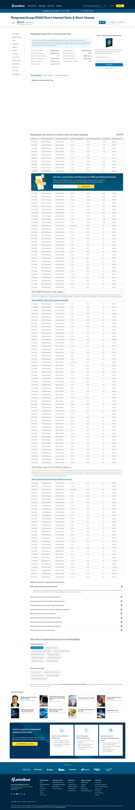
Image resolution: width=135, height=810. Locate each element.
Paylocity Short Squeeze (53, 654)
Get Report (109, 64)
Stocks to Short (35, 672)
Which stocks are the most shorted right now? (43, 613)
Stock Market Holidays (86, 790)
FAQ (41, 795)
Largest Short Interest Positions (52, 672)
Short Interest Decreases (53, 675)
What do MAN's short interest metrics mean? (42, 630)
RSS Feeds (97, 790)
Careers (42, 790)
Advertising (98, 782)
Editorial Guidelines (44, 784)
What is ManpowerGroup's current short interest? (44, 586)
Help (44, 795)
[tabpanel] (77, 91)
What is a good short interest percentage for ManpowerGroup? (47, 601)
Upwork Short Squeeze (52, 661)
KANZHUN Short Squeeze (37, 657)
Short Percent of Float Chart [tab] (62, 75)
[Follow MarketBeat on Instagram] (22, 794)
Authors (42, 786)
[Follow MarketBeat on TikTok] (24, 794)
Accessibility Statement (101, 784)
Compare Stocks (72, 784)
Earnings (83, 786)
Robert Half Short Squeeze (37, 654)
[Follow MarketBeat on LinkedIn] (19, 794)
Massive (48, 805)
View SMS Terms (109, 68)
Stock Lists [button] (51, 6)
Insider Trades (84, 788)
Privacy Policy (98, 788)
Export (121, 134)
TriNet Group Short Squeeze (53, 657)
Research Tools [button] (32, 6)
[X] (12, 794)
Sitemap (97, 795)
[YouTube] (17, 794)
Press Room (43, 788)
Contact (42, 792)
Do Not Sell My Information (101, 786)
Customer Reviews (57, 788)
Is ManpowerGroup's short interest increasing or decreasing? (47, 605)
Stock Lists (71, 782)
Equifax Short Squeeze (36, 647)
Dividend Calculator (73, 786)
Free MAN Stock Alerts (88, 10)
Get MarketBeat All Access (24, 744)
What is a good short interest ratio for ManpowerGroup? (45, 597)
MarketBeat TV (56, 786)
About (41, 782)
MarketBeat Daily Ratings (59, 784)
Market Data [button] (42, 6)
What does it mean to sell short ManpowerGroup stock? (45, 617)
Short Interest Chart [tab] (36, 75)
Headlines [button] (59, 6)
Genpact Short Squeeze (51, 647)
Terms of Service (99, 792)
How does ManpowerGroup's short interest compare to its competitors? (50, 609)
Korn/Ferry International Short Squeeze (41, 651)
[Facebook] (14, 794)
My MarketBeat (71, 788)
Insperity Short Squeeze (37, 661)
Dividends (83, 784)
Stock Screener (72, 790)
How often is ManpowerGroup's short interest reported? (45, 626)
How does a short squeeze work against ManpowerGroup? (46, 622)
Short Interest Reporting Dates (39, 678)
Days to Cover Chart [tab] (48, 75)
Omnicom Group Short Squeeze (61, 651)
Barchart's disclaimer (60, 807)
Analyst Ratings (84, 782)
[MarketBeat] (18, 6)
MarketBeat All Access (58, 782)
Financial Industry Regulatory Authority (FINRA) (72, 684)
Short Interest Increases (37, 675)
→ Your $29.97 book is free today (49, 10)
